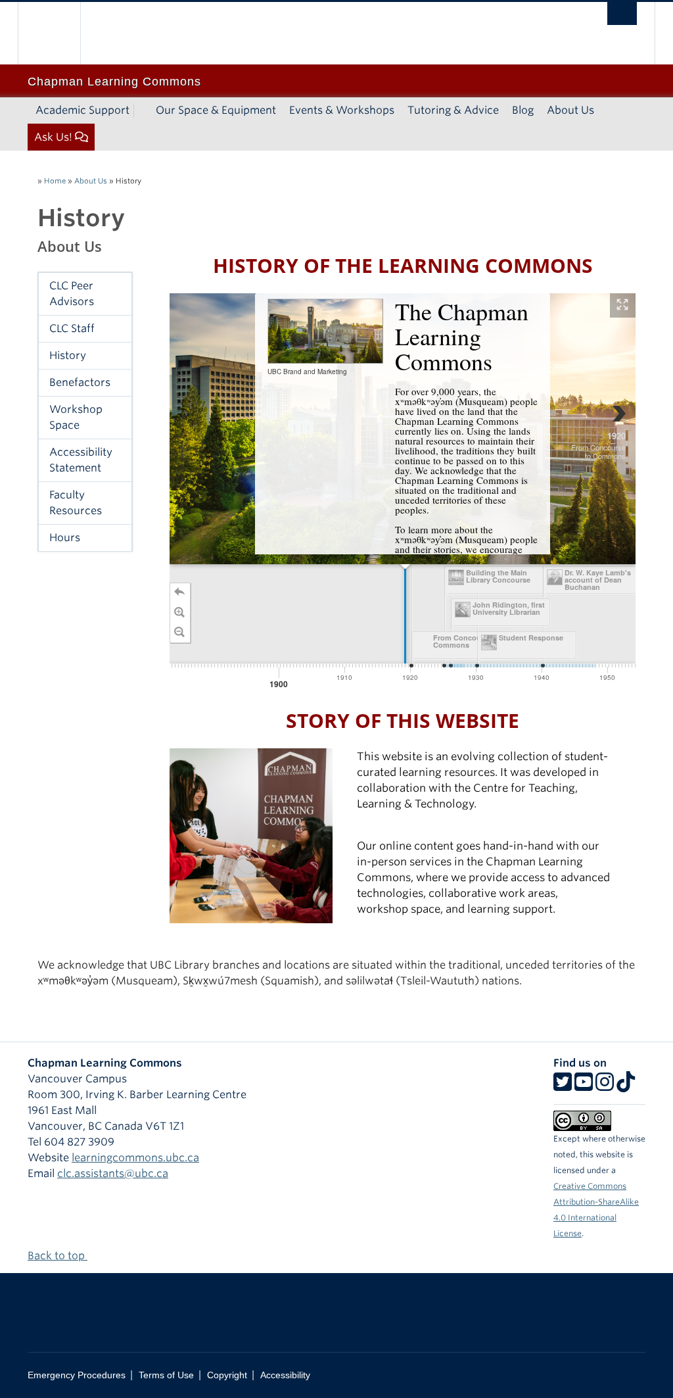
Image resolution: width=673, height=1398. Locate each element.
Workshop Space (76, 417)
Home (55, 180)
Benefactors (79, 382)
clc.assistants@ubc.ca (112, 1173)
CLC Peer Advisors (71, 293)
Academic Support (82, 110)
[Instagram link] (604, 1086)
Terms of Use (166, 1375)
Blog (523, 110)
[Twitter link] (562, 1086)
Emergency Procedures (77, 1375)
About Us (570, 110)
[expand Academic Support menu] (141, 110)
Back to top (57, 1255)
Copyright (227, 1375)
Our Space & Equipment (216, 110)
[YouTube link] (583, 1086)
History (67, 355)
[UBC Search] (622, 13)
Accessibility (285, 1375)
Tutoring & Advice (453, 110)
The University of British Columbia (59, 33)
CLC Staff (72, 328)
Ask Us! (53, 137)
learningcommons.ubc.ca (135, 1157)
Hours (64, 537)
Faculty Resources (75, 503)
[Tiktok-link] (625, 1086)
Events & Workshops (341, 110)
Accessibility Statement (80, 460)
